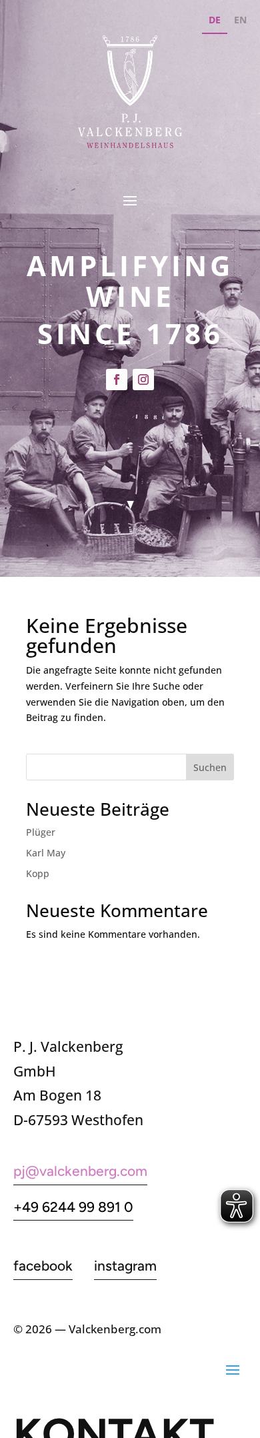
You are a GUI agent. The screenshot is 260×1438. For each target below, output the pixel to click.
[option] (240, 22)
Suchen (210, 767)
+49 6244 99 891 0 (73, 1207)
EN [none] (240, 19)
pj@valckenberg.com (80, 1171)
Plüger (40, 832)
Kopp (37, 873)
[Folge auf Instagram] (143, 379)
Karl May (45, 852)
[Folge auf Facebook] (116, 379)
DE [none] (215, 19)
